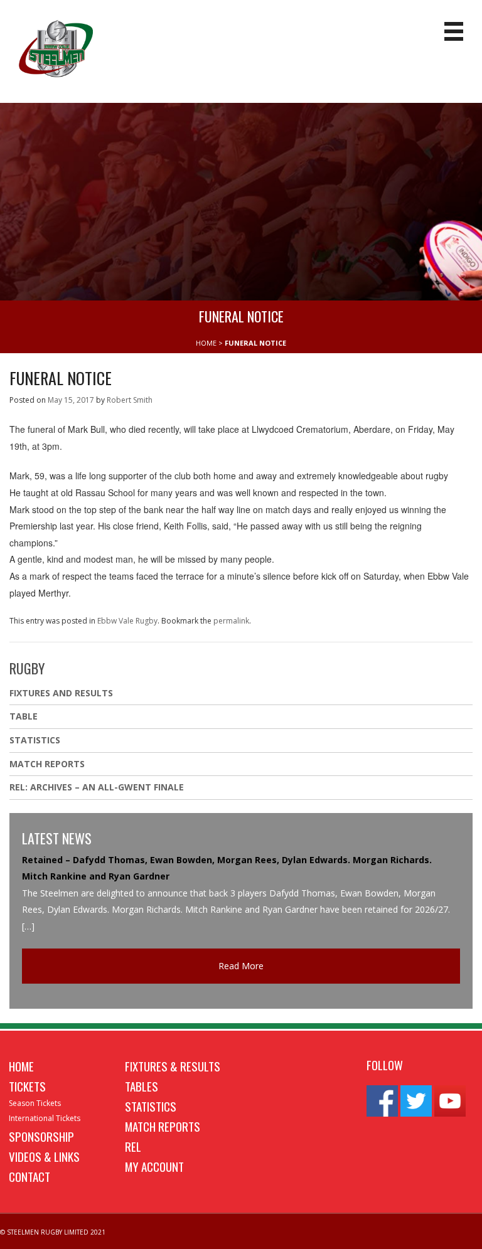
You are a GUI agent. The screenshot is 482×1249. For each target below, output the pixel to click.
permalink (231, 620)
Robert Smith (130, 400)
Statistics (34, 740)
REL (133, 1146)
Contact (29, 1176)
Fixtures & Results (172, 1065)
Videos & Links (44, 1156)
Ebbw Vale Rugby (127, 620)
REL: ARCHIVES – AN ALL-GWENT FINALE (97, 787)
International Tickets (44, 1118)
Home (21, 1065)
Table (23, 716)
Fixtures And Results (61, 693)
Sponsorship (41, 1136)
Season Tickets (35, 1103)
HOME (206, 343)
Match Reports (47, 764)
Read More (241, 966)
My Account (154, 1166)
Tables (141, 1085)
